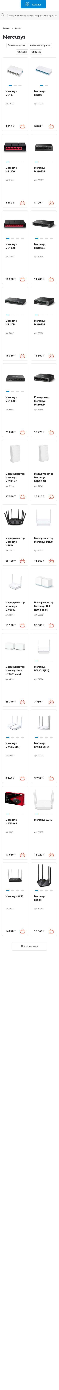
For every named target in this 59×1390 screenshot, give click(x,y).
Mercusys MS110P (11, 322)
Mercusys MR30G (40, 898)
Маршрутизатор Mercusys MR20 (43, 540)
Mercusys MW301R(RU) (41, 668)
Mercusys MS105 (11, 93)
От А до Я (22, 52)
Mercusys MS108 (40, 93)
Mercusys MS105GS (40, 169)
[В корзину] (23, 126)
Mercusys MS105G (11, 169)
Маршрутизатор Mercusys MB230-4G (43, 477)
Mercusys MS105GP (40, 322)
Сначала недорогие (40, 45)
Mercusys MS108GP (11, 399)
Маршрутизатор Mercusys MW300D (15, 606)
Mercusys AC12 (14, 896)
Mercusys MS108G (11, 246)
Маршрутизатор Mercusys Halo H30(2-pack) (43, 606)
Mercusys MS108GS (40, 246)
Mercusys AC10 (43, 819)
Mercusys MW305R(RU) (12, 745)
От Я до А (36, 52)
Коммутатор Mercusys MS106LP (41, 401)
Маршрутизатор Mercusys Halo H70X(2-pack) (15, 670)
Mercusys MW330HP (11, 821)
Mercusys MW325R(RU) (41, 745)
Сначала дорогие (16, 45)
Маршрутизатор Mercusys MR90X (15, 542)
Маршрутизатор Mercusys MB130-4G (15, 477)
